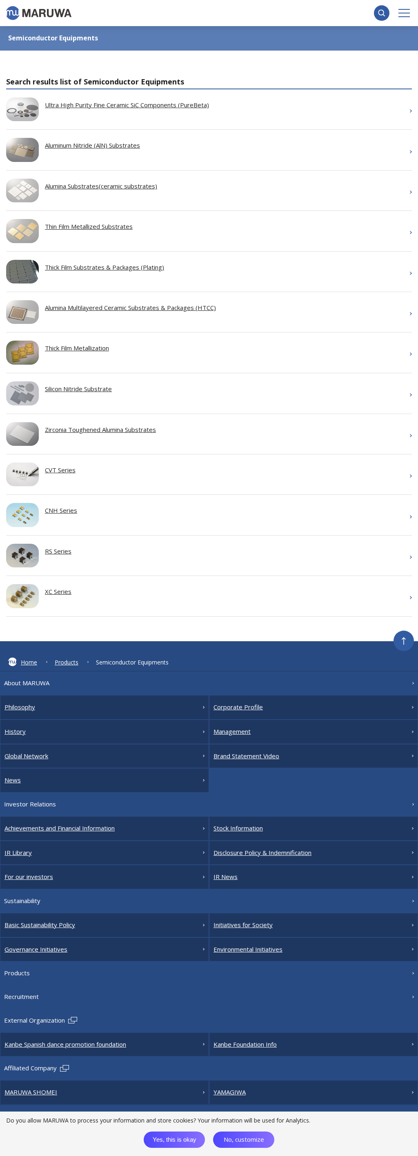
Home (29, 662)
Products (66, 662)
